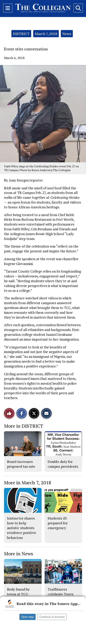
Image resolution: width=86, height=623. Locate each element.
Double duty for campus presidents (63, 464)
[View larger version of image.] (43, 113)
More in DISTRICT (23, 426)
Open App (27, 616)
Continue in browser (52, 616)
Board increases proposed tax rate (21, 464)
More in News (18, 553)
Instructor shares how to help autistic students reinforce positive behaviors (21, 528)
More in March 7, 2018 (27, 482)
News (66, 33)
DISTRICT (21, 33)
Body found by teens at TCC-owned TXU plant (21, 594)
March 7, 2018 (46, 33)
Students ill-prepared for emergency (58, 523)
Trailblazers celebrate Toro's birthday (60, 594)
